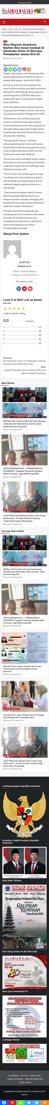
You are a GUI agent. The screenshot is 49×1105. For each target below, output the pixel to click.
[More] (29, 69)
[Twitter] (19, 69)
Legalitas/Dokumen (15, 1079)
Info (5, 41)
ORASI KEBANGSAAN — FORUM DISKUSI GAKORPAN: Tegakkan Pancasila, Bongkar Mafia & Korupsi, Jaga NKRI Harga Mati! (22, 471)
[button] (4, 22)
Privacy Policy (25, 1082)
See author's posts (24, 281)
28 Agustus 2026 (17, 429)
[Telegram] (15, 69)
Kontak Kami (35, 1075)
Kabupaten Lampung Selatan (18, 415)
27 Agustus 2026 (17, 524)
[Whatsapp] (10, 69)
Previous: (24, 361)
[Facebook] (6, 69)
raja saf (7, 429)
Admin (7, 477)
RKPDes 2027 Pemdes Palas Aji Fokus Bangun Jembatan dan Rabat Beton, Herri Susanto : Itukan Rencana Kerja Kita (24, 424)
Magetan (16, 709)
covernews (35, 1091)
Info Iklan (24, 1075)
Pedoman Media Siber (34, 1079)
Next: (25, 370)
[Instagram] (24, 69)
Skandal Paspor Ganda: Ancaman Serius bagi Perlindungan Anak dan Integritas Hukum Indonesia (22, 668)
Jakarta (6, 660)
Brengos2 (8, 720)
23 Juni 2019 (18, 58)
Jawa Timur (7, 709)
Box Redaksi (14, 1075)
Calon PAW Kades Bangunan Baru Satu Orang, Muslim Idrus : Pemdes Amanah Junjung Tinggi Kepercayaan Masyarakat (24, 518)
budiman (8, 58)
